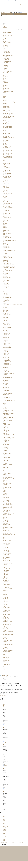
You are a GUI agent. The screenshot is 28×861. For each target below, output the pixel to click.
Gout (4, 319)
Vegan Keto (5, 613)
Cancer (4, 38)
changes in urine (7, 184)
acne (4, 97)
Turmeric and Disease (8, 596)
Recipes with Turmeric (8, 527)
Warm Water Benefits (8, 636)
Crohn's (5, 216)
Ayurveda (5, 130)
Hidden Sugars (6, 366)
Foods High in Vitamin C (8, 299)
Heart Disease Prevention (9, 361)
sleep (4, 548)
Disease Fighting (7, 237)
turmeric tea (5, 597)
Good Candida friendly (8, 55)
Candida (5, 171)
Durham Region (6, 247)
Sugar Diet (5, 571)
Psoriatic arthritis (7, 518)
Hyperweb (3, 844)
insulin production (7, 396)
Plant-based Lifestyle (8, 506)
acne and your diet (7, 99)
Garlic (4, 303)
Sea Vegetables (6, 543)
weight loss (5, 643)
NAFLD (4, 474)
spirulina (5, 564)
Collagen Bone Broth (8, 207)
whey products (6, 656)
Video (4, 89)
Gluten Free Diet (6, 313)
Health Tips (5, 56)
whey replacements (7, 658)
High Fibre (5, 367)
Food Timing (6, 294)
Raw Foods (5, 72)
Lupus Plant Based (7, 456)
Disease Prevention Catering (9, 240)
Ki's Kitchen (5, 408)
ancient (4, 109)
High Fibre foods (7, 369)
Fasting (4, 274)
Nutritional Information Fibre (9, 478)
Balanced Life (6, 136)
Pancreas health (7, 487)
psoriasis (5, 517)
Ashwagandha (6, 121)
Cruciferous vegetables (8, 219)
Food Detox (5, 293)
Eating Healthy (6, 256)
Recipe (4, 526)
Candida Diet (6, 174)
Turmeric (5, 594)
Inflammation (6, 394)
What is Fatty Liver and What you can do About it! (10, 685)
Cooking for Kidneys (7, 214)
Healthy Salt (6, 353)
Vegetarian (5, 620)
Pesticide (5, 496)
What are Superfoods (8, 650)
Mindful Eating (6, 467)
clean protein (6, 194)
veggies (5, 627)
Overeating (5, 484)
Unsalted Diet (6, 598)
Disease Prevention (7, 239)
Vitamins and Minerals (8, 91)
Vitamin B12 (6, 628)
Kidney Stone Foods (7, 416)
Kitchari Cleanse (6, 424)
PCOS (4, 491)
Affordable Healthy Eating (9, 102)
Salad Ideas (5, 536)
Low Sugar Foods (7, 453)
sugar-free (5, 574)
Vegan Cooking (6, 610)
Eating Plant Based (7, 257)
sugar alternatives (7, 568)
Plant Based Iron (7, 503)
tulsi (4, 591)
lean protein (6, 427)
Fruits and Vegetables (8, 301)
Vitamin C (5, 630)
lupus (4, 454)
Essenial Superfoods (7, 270)
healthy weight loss (7, 359)
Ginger (4, 306)
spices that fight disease (8, 563)
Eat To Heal (5, 253)
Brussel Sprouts (6, 163)
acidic (4, 96)
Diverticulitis (6, 241)
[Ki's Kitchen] (11, 3)
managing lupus (6, 458)
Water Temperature (7, 640)
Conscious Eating (7, 213)
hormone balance (7, 376)
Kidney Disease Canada (8, 413)
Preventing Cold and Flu (8, 513)
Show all (19, 29)
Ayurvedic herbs (7, 133)
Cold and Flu (6, 201)
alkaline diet (6, 104)
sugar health (6, 573)
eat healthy (5, 251)
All (3, 31)
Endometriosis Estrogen (8, 264)
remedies (5, 531)
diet (4, 231)
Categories (5, 24)
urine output (5, 604)
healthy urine (6, 357)
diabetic (5, 227)
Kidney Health (6, 65)
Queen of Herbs (6, 521)
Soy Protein (5, 558)
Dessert (5, 223)
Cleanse (5, 196)
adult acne (5, 100)
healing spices (6, 324)
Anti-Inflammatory (7, 112)
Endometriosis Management (9, 266)
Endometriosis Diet (7, 263)
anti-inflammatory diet (8, 113)
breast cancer (6, 161)
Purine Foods (6, 520)
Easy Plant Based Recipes (9, 250)
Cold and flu (5, 41)
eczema (5, 259)
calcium (4, 166)
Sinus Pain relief (6, 544)
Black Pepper (6, 140)
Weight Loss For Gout (8, 644)
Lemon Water (6, 431)
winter (4, 661)
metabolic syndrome (7, 464)
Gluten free (5, 54)
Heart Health (6, 59)
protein (4, 516)
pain (4, 486)
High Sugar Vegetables (8, 373)
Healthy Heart (6, 349)
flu (3, 290)
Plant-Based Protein (7, 71)
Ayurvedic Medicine (7, 35)
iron (4, 399)
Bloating (5, 143)
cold (4, 200)
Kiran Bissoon (6, 421)
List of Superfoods (7, 441)
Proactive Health (7, 514)
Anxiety (4, 119)
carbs (4, 179)
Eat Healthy (5, 45)
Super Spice (6, 578)
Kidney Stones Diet (7, 420)
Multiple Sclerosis (7, 69)
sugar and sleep (6, 570)
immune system (6, 390)
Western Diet (6, 648)
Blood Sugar (6, 144)
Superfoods (5, 85)
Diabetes (5, 44)
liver (4, 443)
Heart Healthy (6, 363)
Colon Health (6, 210)
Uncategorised (6, 88)
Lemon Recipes (6, 430)
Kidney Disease (6, 411)
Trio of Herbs (6, 590)
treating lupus (6, 587)
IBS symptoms (6, 387)
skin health (5, 547)
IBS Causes (5, 383)
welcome (5, 646)
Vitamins (5, 633)
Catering (5, 181)
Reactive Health (6, 524)
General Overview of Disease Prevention (12, 304)
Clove (4, 197)
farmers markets (7, 273)
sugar (4, 567)
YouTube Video (6, 664)
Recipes (5, 74)
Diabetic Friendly (7, 229)
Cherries (5, 186)
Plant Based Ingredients (8, 501)
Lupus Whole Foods (7, 457)
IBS (4, 381)
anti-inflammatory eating (8, 114)
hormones (5, 380)
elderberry (5, 260)
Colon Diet (5, 209)
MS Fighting (5, 471)
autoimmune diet (7, 124)
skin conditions (6, 546)
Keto (4, 404)
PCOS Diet (5, 493)
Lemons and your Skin (8, 436)
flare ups (5, 287)
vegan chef (5, 608)
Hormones (5, 62)
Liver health (5, 447)
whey (4, 654)
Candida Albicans (7, 173)
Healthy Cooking (7, 341)
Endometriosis (6, 46)
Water (4, 92)
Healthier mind (6, 333)
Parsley (4, 488)
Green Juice (5, 320)
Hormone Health (7, 379)
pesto (4, 498)
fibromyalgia (6, 49)
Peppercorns (6, 494)
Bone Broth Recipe (7, 156)
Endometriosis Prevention (9, 267)
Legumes (5, 428)
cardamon (5, 180)
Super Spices (6, 580)
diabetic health (6, 230)
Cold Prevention (6, 206)
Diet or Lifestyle (6, 236)
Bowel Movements (7, 159)
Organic (5, 480)
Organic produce (7, 483)
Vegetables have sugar (8, 618)
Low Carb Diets (6, 451)
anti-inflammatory (7, 32)
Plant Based (6, 500)
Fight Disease (6, 51)
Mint (4, 468)
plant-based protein (7, 507)
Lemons (5, 433)
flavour (4, 289)
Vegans (4, 616)
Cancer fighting (6, 170)
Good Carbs (6, 317)
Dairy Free (5, 220)
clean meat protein (7, 193)
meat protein (6, 460)
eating (4, 254)
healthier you (6, 334)
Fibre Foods (5, 281)
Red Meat (5, 528)
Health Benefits (6, 329)
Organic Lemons (7, 481)
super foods (5, 577)
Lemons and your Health (8, 434)
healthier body (6, 331)
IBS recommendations (8, 386)
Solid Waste (6, 556)
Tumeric (4, 593)
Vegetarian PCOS (7, 624)
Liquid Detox (6, 440)
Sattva (4, 541)
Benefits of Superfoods (8, 137)
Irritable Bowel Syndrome (9, 400)
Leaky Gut (5, 426)
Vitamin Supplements (8, 631)
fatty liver (5, 276)
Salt (4, 75)
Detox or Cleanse (7, 42)
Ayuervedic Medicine (8, 129)
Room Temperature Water (9, 534)
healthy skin (6, 354)
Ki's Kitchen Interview (8, 410)
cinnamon (5, 190)
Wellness (5, 647)
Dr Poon (5, 243)
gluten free (5, 310)
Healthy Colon (6, 340)
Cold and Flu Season (7, 204)
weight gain (5, 641)
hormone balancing (7, 377)
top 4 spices (6, 586)
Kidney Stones (6, 418)
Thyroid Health (6, 86)
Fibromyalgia (6, 284)
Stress (4, 81)
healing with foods (7, 326)
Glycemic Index (6, 316)
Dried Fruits (5, 244)
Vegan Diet (5, 611)
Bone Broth (5, 151)
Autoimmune (6, 34)
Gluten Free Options (7, 314)
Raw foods (5, 523)
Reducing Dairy (6, 530)
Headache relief (6, 321)
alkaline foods (6, 106)
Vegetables (5, 617)
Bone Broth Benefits (7, 153)
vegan (4, 606)
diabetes (5, 226)
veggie (4, 626)
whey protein (6, 657)
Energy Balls (6, 269)
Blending (5, 141)
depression (5, 221)
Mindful (4, 466)
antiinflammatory (7, 117)
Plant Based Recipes (8, 504)
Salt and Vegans (7, 538)
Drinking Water (6, 246)
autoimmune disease (7, 126)
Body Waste (6, 37)
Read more (3, 695)
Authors (5, 27)
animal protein (6, 110)
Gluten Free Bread (7, 311)
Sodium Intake (6, 554)
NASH (4, 476)
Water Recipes (6, 638)
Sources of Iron (6, 557)
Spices (4, 79)
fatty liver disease (7, 277)
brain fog (5, 160)
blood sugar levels (7, 146)
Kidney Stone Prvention (8, 417)
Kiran (4, 669)
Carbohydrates (6, 177)
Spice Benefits (6, 560)
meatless (5, 461)
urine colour (5, 601)
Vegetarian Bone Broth (8, 621)
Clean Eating (6, 39)
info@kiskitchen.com (6, 12)
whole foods (6, 660)
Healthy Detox (6, 343)
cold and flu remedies (8, 203)
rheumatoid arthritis (7, 533)
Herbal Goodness (7, 364)
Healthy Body (6, 337)
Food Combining (6, 52)
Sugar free (5, 82)
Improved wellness (7, 393)
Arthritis (5, 120)
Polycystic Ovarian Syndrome (10, 508)
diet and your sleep (7, 234)
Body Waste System (7, 150)
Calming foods (6, 167)
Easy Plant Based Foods (8, 249)
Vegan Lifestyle (6, 614)
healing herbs (6, 323)
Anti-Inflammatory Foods (8, 116)
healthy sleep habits (7, 356)
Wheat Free (5, 653)
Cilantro (5, 189)
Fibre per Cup (6, 283)
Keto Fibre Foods (7, 406)
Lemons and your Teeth (8, 437)
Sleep (4, 78)
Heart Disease (6, 360)
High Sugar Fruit (6, 371)
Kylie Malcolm (6, 671)
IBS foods (5, 384)
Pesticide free (6, 497)
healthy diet (5, 344)
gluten (4, 309)
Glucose (5, 307)
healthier (5, 330)
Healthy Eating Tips (7, 347)
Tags (4, 26)
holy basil (5, 374)
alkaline (5, 103)
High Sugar (5, 370)
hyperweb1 (5, 668)
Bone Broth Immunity (7, 154)
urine (4, 600)
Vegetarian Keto (6, 623)
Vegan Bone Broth (7, 607)
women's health (6, 663)
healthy (4, 336)
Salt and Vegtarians (7, 540)
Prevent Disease (7, 511)
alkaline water (6, 107)
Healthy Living (6, 350)
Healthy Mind (6, 58)
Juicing (4, 403)
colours (4, 211)
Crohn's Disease (7, 217)
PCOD (4, 490)
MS (3, 470)
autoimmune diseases (8, 127)
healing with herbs (7, 327)
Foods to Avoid (6, 300)
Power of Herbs (6, 510)
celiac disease (6, 183)
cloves (4, 199)
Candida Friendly (7, 176)
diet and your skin (7, 233)
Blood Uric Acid (6, 147)
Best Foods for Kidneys (8, 139)
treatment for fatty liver (8, 588)
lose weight (5, 448)
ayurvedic (5, 131)
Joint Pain (5, 401)
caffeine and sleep (7, 164)
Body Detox (5, 149)
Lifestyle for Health (7, 438)
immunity (5, 391)
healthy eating (6, 346)
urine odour (5, 603)
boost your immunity (7, 157)
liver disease (6, 446)
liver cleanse (6, 444)
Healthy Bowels (6, 339)
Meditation (5, 463)
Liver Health (6, 66)
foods (4, 296)
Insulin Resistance (7, 397)
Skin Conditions (6, 76)
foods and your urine (7, 297)
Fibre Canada (6, 280)
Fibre (4, 48)
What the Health (7, 651)
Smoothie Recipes (7, 553)
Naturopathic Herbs (7, 477)
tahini (4, 583)
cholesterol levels (7, 187)
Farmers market (6, 271)
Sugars (4, 84)
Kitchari (4, 423)
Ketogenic (5, 407)
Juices (4, 64)
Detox (4, 224)
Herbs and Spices (7, 61)
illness (4, 389)
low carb (5, 68)
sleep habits (6, 550)
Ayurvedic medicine (7, 134)
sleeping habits (6, 551)
